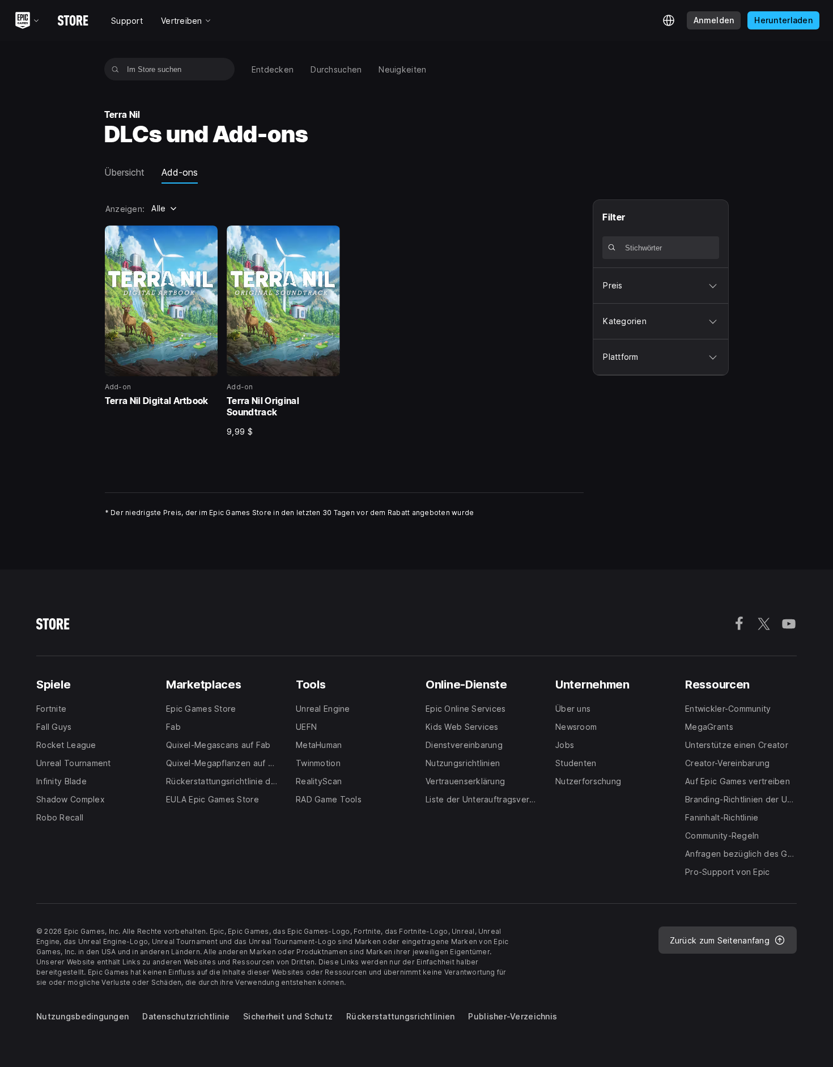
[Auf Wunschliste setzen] (205, 238)
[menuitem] (273, 69)
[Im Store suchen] (115, 69)
